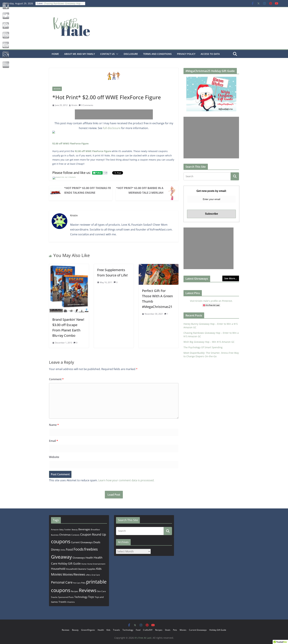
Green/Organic (88, 630)
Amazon (55, 529)
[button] (116, 54)
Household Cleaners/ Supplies (81, 568)
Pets (83, 582)
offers (88, 575)
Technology (81, 597)
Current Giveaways (82, 542)
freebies (91, 549)
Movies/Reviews (74, 574)
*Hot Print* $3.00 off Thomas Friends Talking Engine (87, 190)
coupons (60, 541)
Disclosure (131, 53)
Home (55, 53)
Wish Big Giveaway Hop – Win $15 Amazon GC (209, 341)
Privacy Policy (186, 53)
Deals (96, 542)
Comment (56, 379)
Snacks (54, 597)
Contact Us (107, 53)
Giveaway (61, 557)
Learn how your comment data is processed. (126, 480)
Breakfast (95, 529)
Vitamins (71, 602)
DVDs (62, 550)
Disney (55, 549)
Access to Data (210, 53)
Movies (56, 574)
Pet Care (76, 583)
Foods (79, 549)
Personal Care (61, 582)
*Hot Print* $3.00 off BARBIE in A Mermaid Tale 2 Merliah (139, 190)
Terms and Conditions (157, 53)
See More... (230, 278)
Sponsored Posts (66, 597)
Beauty (75, 529)
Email (53, 441)
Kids (99, 569)
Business (54, 535)
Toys (91, 597)
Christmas (65, 534)
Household (58, 569)
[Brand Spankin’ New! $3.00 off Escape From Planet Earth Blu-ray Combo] (69, 266)
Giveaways (78, 557)
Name (54, 425)
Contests (75, 534)
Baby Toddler (65, 529)
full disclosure (111, 128)
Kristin (74, 105)
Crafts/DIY (147, 630)
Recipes (74, 591)
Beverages (84, 529)
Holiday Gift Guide (69, 563)
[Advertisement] (114, 114)
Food (69, 549)
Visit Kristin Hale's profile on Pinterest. (211, 300)
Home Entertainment (96, 564)
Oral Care (96, 575)
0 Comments (87, 105)
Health (89, 557)
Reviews (57, 89)
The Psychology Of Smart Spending (203, 347)
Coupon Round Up (93, 534)
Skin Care (101, 591)
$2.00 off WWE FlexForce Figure (70, 143)
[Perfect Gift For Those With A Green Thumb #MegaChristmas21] (158, 266)
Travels (62, 601)
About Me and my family (79, 53)
